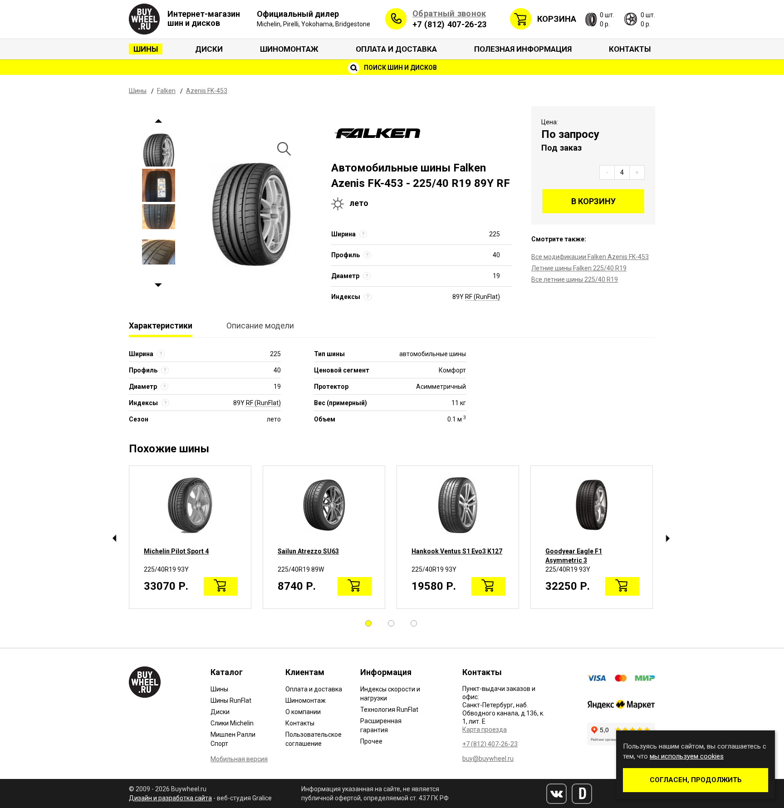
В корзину (593, 201)
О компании (303, 711)
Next (158, 285)
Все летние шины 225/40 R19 (574, 279)
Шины (145, 49)
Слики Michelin (232, 723)
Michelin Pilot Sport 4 (176, 551)
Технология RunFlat (389, 709)
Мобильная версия (239, 759)
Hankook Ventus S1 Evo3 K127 (457, 551)
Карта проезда (484, 729)
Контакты (630, 49)
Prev (158, 121)
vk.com (556, 794)
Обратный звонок (449, 13)
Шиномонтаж (289, 49)
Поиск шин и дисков (400, 67)
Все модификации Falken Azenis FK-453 (590, 256)
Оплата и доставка (396, 49)
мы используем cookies (687, 756)
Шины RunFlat (231, 700)
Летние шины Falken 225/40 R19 (579, 268)
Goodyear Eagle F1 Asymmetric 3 (573, 556)
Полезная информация (523, 49)
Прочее (371, 741)
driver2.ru (582, 794)
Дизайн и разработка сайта (170, 798)
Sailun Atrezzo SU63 (308, 551)
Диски (209, 49)
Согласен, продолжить (696, 780)
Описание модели (260, 325)
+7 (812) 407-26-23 (449, 24)
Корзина (556, 19)
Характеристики (160, 325)
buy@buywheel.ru (488, 758)
